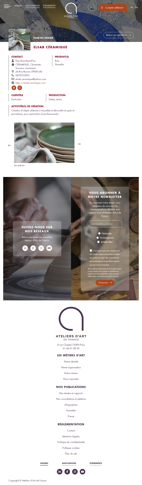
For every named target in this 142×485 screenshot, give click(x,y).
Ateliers (18, 6)
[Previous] (9, 145)
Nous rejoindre (71, 378)
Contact (71, 430)
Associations (33, 6)
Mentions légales (71, 436)
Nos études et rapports (71, 393)
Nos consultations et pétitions (71, 398)
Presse (71, 416)
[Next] (80, 144)
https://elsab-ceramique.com (31, 82)
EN (136, 7)
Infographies (71, 404)
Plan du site (71, 453)
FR (131, 7)
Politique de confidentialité (71, 442)
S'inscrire (103, 282)
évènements (49, 6)
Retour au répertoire (116, 35)
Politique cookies (71, 447)
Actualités (71, 410)
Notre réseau (71, 373)
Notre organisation (71, 367)
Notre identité (71, 361)
